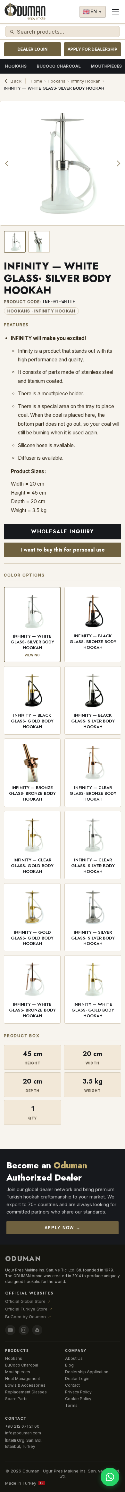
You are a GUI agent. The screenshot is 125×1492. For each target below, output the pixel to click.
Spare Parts (16, 1398)
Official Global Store (28, 1301)
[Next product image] (118, 163)
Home (36, 81)
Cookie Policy (78, 1398)
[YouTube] (10, 1330)
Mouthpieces (17, 1371)
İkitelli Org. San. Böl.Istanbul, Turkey (23, 1443)
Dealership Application (86, 1371)
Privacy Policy (78, 1392)
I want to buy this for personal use (63, 549)
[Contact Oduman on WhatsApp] (110, 1477)
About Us (74, 1358)
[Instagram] (24, 1330)
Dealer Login (33, 49)
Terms (71, 1405)
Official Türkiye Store (29, 1308)
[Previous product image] (7, 163)
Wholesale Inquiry (62, 531)
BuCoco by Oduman (28, 1316)
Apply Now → (63, 1227)
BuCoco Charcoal (59, 66)
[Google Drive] (37, 1330)
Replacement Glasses (26, 1392)
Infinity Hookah (86, 81)
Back (16, 81)
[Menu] (115, 12)
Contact (72, 1385)
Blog (69, 1365)
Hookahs (16, 66)
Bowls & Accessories (25, 1385)
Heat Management (22, 1378)
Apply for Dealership (93, 49)
